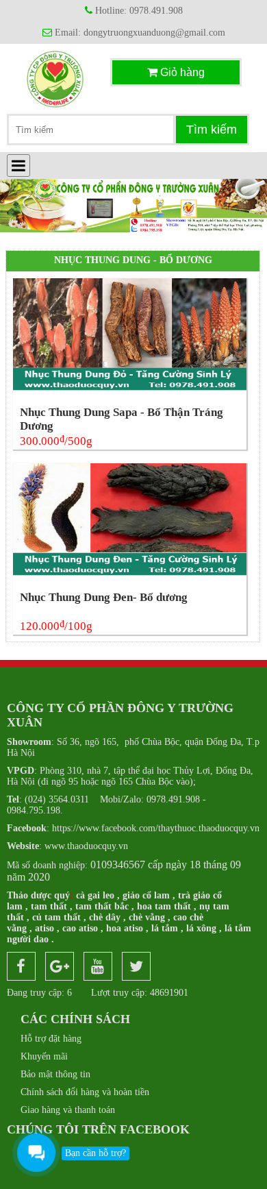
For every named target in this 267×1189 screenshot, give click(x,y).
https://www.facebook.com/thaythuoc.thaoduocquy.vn (133, 828)
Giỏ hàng (181, 72)
